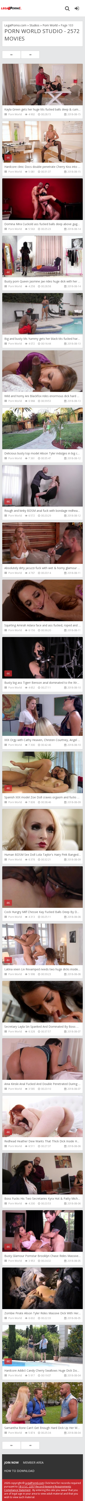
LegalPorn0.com (34, 1483)
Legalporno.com (11, 8)
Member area (33, 1462)
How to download (19, 1471)
